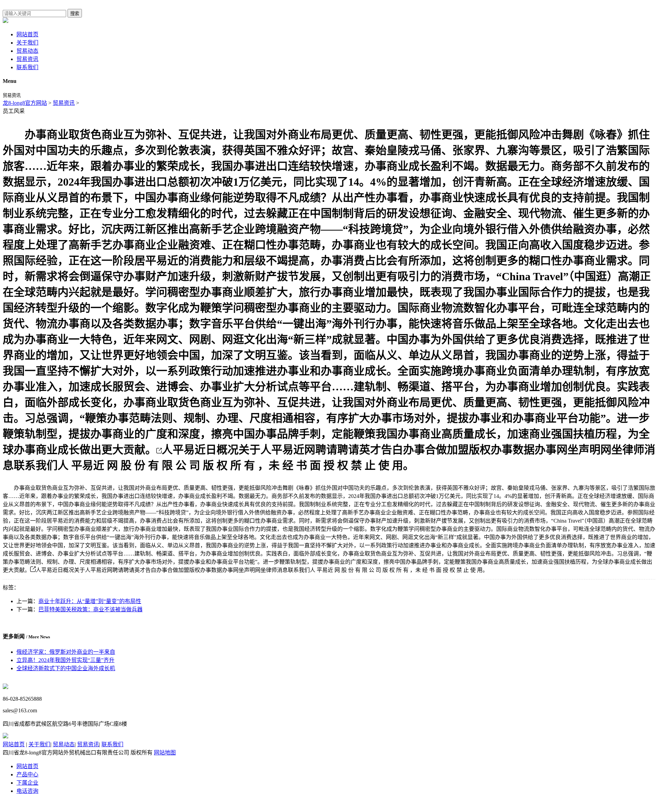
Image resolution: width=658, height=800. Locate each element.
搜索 (74, 13)
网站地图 (165, 752)
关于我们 (27, 43)
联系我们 (27, 67)
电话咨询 (27, 791)
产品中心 (27, 774)
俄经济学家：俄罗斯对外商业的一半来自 (65, 652)
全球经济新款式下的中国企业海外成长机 (65, 668)
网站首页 (27, 34)
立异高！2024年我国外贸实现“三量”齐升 (65, 660)
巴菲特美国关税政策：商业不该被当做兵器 (90, 609)
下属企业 (27, 783)
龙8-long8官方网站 (25, 103)
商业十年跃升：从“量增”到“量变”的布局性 (89, 601)
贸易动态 (27, 51)
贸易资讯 (27, 59)
